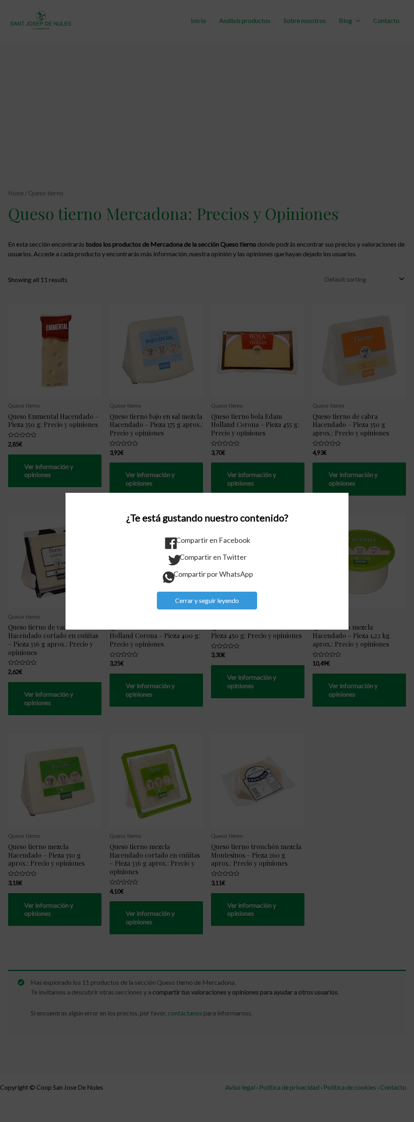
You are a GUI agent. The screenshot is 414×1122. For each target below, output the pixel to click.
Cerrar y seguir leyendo (207, 600)
